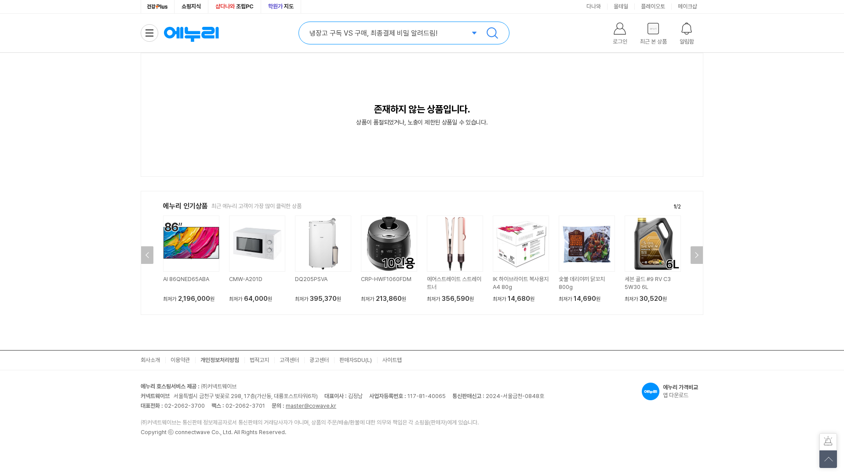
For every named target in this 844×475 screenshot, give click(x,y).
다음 (697, 255)
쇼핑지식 (191, 6)
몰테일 (621, 6)
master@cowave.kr (311, 405)
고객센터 (289, 360)
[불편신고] (828, 442)
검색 (492, 33)
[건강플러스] (157, 6)
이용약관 (180, 360)
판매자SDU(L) (355, 360)
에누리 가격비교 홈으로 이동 (191, 33)
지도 (281, 6)
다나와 (593, 6)
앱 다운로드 (680, 391)
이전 (147, 255)
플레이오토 (653, 6)
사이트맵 (392, 360)
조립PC (234, 6)
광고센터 (319, 360)
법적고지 (259, 360)
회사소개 (150, 360)
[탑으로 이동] (828, 459)
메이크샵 (687, 6)
